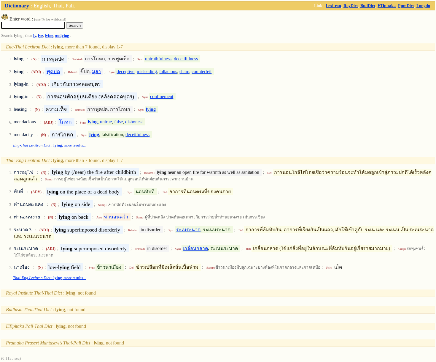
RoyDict (350, 5)
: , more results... (49, 145)
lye (40, 36)
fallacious (168, 71)
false (118, 122)
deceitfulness (186, 58)
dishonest (134, 122)
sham (184, 71)
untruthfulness (158, 58)
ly (34, 36)
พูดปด (53, 71)
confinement (161, 96)
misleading (147, 71)
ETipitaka (387, 5)
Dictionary (17, 6)
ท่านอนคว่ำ (116, 216)
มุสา (96, 71)
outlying (62, 36)
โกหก (65, 122)
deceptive (125, 71)
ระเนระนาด (188, 229)
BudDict (367, 5)
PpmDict (406, 5)
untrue (106, 122)
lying (49, 36)
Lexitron (333, 5)
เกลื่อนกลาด (195, 248)
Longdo (423, 5)
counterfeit (201, 71)
